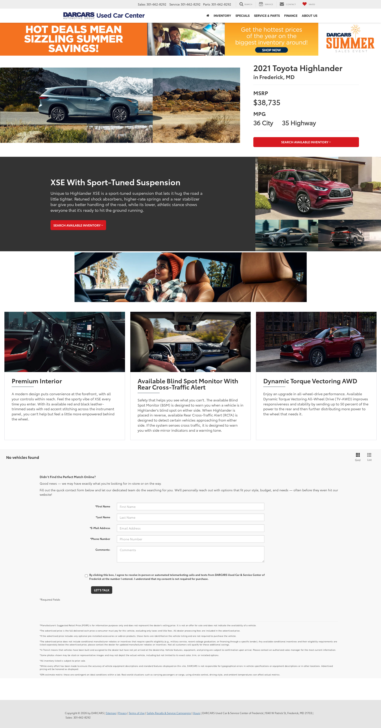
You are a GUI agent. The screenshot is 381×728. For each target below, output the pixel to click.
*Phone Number (100, 539)
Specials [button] (242, 15)
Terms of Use (137, 713)
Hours (196, 713)
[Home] (207, 16)
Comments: (102, 549)
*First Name (102, 506)
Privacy (122, 713)
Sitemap (111, 713)
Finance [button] (290, 15)
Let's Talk (101, 590)
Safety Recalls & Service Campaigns (169, 713)
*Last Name (103, 517)
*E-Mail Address (100, 528)
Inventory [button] (222, 15)
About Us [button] (309, 15)
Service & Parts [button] (267, 15)
